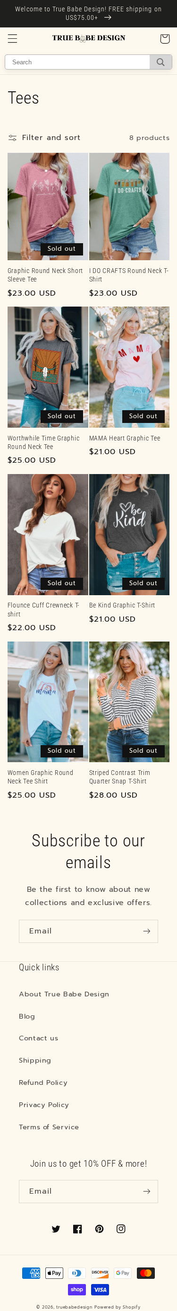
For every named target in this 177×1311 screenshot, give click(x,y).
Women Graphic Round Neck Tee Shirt (41, 777)
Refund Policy (43, 1082)
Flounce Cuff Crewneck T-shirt (44, 609)
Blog (27, 1016)
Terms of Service (49, 1127)
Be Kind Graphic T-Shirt (122, 605)
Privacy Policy (44, 1105)
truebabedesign (74, 1307)
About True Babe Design (64, 994)
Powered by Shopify (117, 1307)
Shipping (35, 1060)
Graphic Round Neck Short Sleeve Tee (45, 275)
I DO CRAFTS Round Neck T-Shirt (129, 275)
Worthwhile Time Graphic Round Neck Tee (44, 442)
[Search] (161, 62)
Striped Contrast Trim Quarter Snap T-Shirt (120, 777)
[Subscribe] (147, 931)
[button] (12, 39)
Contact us (38, 1038)
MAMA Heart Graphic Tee (124, 438)
